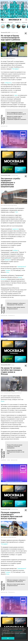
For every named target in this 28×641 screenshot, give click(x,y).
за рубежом (3, 460)
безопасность (11, 315)
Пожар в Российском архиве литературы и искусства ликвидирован (14, 446)
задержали (15, 229)
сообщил (15, 250)
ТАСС (16, 212)
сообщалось (8, 83)
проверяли (8, 260)
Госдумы (7, 270)
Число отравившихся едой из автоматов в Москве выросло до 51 (16, 113)
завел (16, 95)
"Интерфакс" (15, 69)
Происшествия (14, 32)
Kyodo (2, 401)
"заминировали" (21, 267)
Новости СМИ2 (4, 150)
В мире (12, 365)
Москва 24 (14, 20)
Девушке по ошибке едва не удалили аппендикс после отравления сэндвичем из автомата (16, 118)
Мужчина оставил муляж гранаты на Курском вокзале (16, 308)
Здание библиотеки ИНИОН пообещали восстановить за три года (15, 452)
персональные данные (16, 630)
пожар (8, 460)
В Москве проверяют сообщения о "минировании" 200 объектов (16, 304)
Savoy (7, 272)
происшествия (4, 126)
